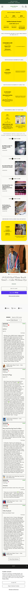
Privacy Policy (5, 578)
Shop (13, 566)
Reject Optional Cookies (13, 586)
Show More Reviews (14, 559)
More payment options (14, 296)
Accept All (13, 582)
